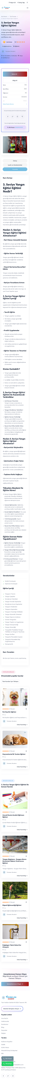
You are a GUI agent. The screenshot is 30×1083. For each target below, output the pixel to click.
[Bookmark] (26, 709)
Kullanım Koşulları (6, 1041)
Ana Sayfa (4, 16)
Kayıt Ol (13, 2)
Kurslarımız (4, 1024)
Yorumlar (15, 169)
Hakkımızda (5, 1021)
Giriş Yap (22, 2)
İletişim (3, 1033)
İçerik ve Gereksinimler (15, 165)
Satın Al (14, 74)
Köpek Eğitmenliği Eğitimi (11, 905)
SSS (2, 1053)
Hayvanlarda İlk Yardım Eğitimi (13, 754)
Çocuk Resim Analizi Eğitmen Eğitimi (13, 816)
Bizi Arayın (9, 1058)
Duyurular (4, 1030)
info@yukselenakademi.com (14, 1064)
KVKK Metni (5, 1047)
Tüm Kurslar (13, 16)
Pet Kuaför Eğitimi (9, 712)
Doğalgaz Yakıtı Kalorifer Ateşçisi (11, 946)
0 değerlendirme (7, 46)
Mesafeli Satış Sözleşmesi (9, 1050)
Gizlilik (3, 1044)
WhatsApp (9, 1063)
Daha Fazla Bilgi (21, 724)
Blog (2, 1027)
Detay (15, 161)
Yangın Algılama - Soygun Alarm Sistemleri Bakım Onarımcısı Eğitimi (14, 861)
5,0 (15, 42)
